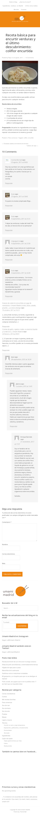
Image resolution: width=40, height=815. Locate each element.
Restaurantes (8, 746)
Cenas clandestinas (8, 694)
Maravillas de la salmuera (10, 670)
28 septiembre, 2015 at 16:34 (21, 359)
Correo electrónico (8, 554)
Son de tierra (6, 708)
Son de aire (6, 711)
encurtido (31, 138)
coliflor (25, 138)
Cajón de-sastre (7, 738)
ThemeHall (23, 812)
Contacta (23, 9)
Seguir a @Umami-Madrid (11, 640)
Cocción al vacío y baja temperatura (14, 725)
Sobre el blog (13, 2)
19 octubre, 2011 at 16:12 (11, 310)
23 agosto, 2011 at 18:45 (19, 196)
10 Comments (29, 58)
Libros (6, 743)
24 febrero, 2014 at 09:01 (10, 334)
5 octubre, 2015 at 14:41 (24, 386)
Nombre (5, 544)
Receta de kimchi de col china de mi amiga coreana (19, 662)
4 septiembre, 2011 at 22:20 (20, 273)
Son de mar (6, 705)
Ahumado (6, 733)
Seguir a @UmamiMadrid (11, 652)
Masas (4, 717)
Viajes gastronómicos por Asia (13, 741)
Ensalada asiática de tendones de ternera (15, 143)
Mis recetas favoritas (9, 699)
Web (3, 563)
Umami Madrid (25, 810)
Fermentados (8, 730)
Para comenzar (12, 138)
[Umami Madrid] (20, 20)
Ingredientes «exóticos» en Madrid (13, 6)
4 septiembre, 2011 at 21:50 (20, 243)
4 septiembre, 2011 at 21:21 (20, 219)
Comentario (6, 522)
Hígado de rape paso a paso (11, 667)
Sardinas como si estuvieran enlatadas (15, 673)
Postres (4, 714)
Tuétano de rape (32, 146)
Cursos (4, 697)
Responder (9, 183)
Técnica (4, 723)
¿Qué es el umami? (25, 2)
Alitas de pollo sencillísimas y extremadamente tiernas (20, 665)
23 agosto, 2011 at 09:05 (19, 162)
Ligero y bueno (7, 720)
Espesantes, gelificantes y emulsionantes (16, 728)
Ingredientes (6, 736)
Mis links (16, 9)
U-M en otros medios (31, 6)
